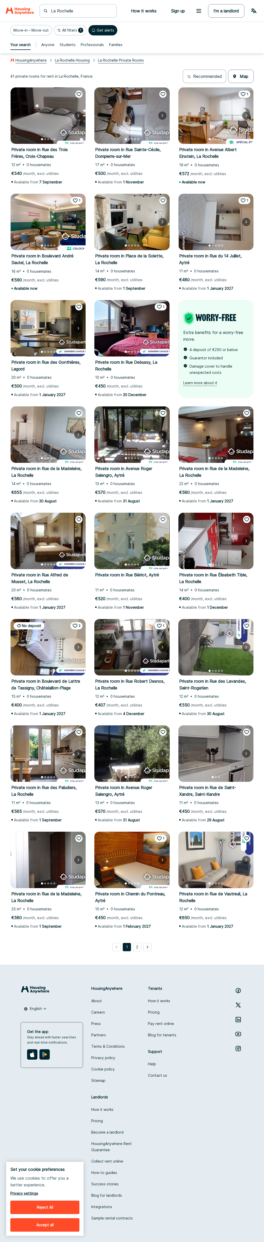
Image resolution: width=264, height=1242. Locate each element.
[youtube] (238, 1034)
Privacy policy (103, 1057)
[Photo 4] (51, 139)
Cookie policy (103, 1069)
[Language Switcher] (254, 11)
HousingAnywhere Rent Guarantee (111, 1146)
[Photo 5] (54, 139)
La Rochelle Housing (72, 60)
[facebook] (238, 990)
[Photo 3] (48, 139)
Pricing (154, 1012)
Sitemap (98, 1080)
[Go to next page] (147, 947)
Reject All (45, 1207)
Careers (98, 1012)
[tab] (20, 45)
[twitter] (238, 1005)
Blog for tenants (162, 1035)
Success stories (105, 1184)
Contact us (157, 1075)
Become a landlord (107, 1132)
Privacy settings (24, 1193)
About (96, 1001)
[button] (31, 30)
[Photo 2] (45, 139)
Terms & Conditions (108, 1046)
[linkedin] (238, 1019)
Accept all (45, 1225)
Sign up (178, 10)
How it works (159, 1001)
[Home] (19, 11)
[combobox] (81, 11)
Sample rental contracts (112, 1218)
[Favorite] (78, 94)
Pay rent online (161, 1023)
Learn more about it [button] (200, 383)
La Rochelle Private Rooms (121, 60)
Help (152, 1064)
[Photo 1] (42, 139)
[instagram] (238, 1048)
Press (96, 1023)
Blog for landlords (106, 1195)
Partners (98, 1035)
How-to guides (104, 1172)
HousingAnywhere (31, 60)
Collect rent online (107, 1161)
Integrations (101, 1206)
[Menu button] (199, 11)
